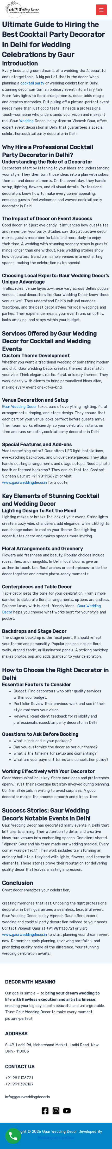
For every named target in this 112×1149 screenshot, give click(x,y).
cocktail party (32, 83)
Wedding (26, 120)
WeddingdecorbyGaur (56, 1137)
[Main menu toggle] (101, 9)
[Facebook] (45, 1111)
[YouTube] (67, 1111)
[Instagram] (56, 1111)
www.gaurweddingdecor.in (24, 482)
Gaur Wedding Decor (19, 406)
